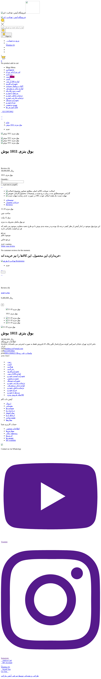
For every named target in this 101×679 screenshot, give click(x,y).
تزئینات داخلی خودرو (15, 388)
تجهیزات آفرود (13, 371)
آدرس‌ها (9, 436)
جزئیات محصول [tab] (12, 202)
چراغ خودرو (12, 390)
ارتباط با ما (10, 415)
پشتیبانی (9, 406)
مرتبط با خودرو (13, 393)
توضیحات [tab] (9, 200)
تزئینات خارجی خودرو (16, 383)
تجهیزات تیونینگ (13, 381)
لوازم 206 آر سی (14, 374)
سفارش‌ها (10, 431)
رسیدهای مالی (12, 433)
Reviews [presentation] (9, 205)
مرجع (3, 233)
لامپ (9, 364)
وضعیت (8, 244)
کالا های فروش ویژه (15, 395)
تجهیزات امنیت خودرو (16, 376)
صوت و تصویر (13, 378)
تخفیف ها (9, 438)
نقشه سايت (10, 418)
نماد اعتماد (10, 413)
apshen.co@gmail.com (14, 349)
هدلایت (10, 367)
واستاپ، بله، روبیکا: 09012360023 (18, 353)
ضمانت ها (10, 408)
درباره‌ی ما (10, 411)
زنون (9, 362)
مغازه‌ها (9, 420)
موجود (8, 235)
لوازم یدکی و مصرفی (16, 385)
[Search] (3, 31)
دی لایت (10, 369)
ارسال (8, 404)
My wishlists (11, 440)
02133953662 (9, 351)
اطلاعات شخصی (13, 429)
